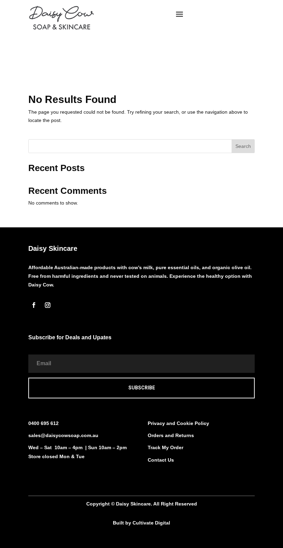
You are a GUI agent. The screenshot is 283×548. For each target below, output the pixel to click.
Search (243, 146)
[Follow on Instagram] (47, 305)
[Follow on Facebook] (33, 305)
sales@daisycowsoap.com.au (63, 435)
